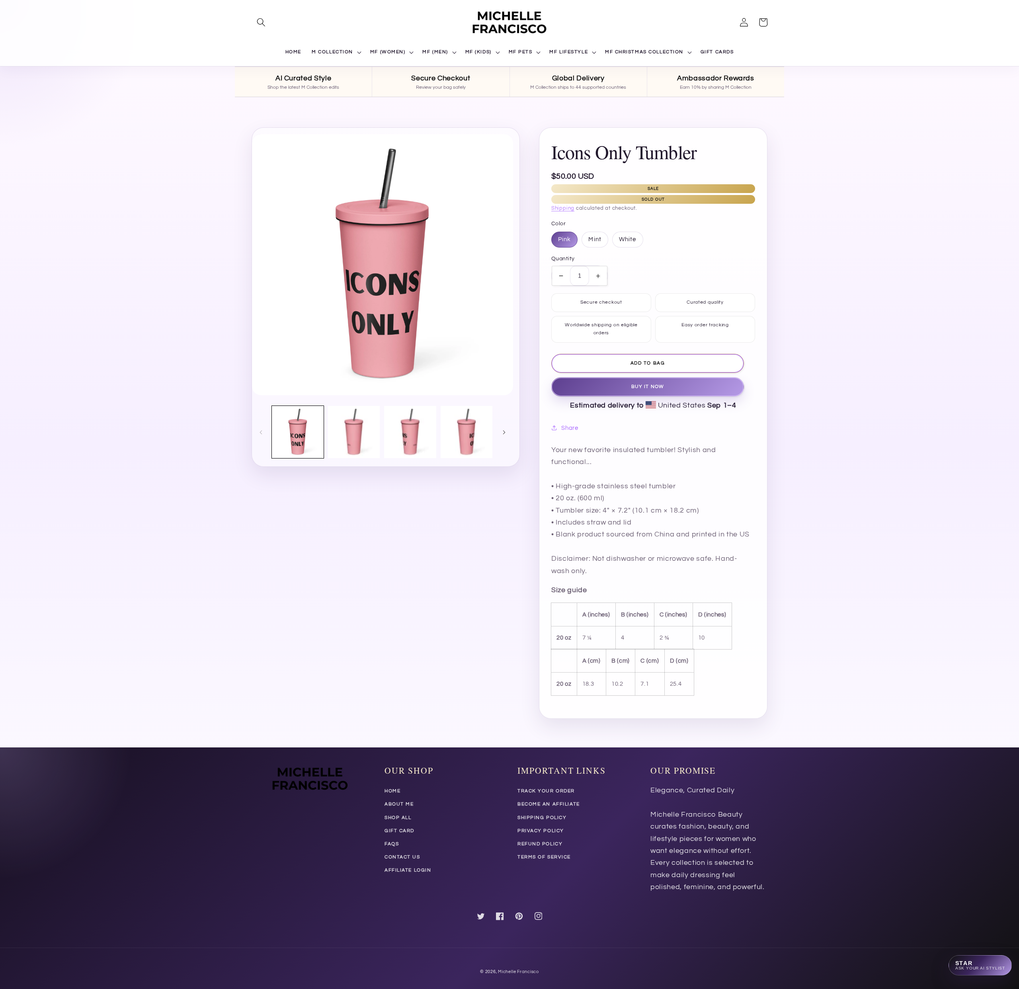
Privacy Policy (540, 830)
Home (392, 791)
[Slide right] (504, 432)
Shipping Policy (541, 817)
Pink (564, 239)
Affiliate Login (408, 870)
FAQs (392, 844)
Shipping (562, 208)
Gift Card (399, 830)
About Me (399, 804)
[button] (261, 22)
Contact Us (402, 857)
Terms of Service (544, 857)
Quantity (563, 258)
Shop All (398, 817)
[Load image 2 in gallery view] (354, 432)
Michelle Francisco (518, 971)
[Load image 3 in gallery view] (410, 432)
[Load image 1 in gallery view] (298, 432)
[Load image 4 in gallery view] (466, 432)
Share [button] (569, 428)
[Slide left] (260, 432)
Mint (594, 239)
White (627, 239)
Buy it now (647, 386)
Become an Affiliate (548, 804)
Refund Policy (539, 844)
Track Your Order (546, 791)
